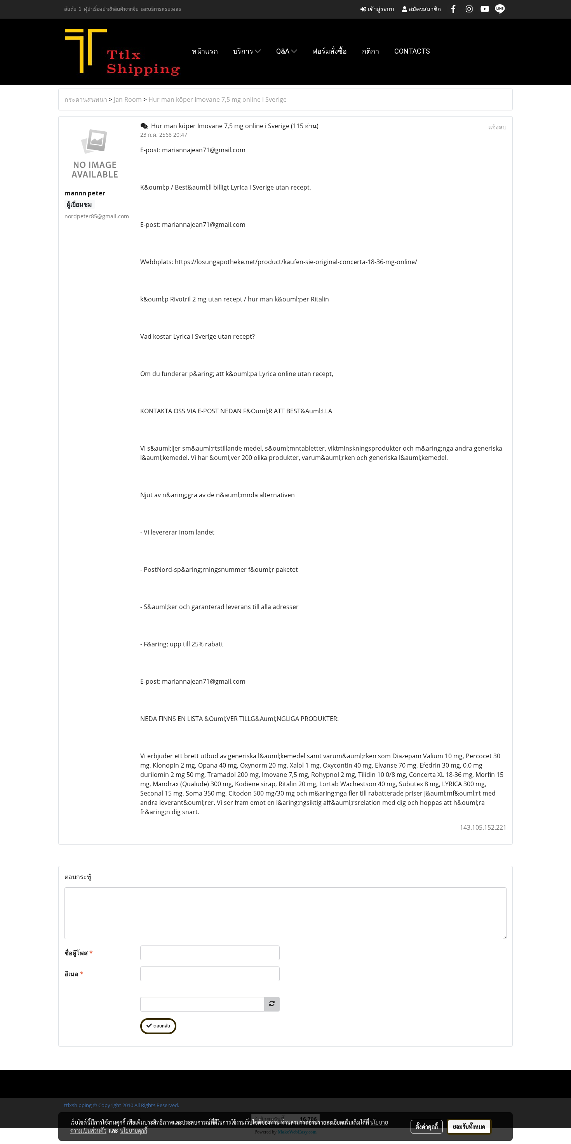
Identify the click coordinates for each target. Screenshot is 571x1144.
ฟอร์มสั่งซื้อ (329, 51)
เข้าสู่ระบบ (380, 9)
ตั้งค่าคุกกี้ (427, 1126)
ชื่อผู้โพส (78, 953)
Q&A (283, 51)
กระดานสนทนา (85, 99)
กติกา (370, 51)
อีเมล (74, 974)
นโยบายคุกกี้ (133, 1130)
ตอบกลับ (161, 1026)
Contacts (412, 51)
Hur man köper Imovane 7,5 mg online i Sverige (217, 99)
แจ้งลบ (497, 127)
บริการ (244, 51)
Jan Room (128, 99)
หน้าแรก (205, 51)
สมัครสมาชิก (424, 9)
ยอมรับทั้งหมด (469, 1126)
